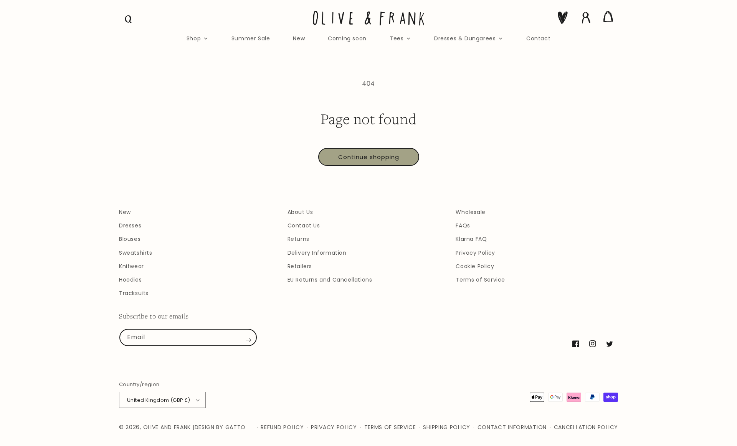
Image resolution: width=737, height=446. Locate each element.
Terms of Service (480, 280)
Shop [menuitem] (194, 38)
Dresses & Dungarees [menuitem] (465, 38)
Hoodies (130, 280)
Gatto (235, 427)
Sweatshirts (135, 253)
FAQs (463, 225)
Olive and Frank (167, 427)
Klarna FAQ (471, 239)
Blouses (129, 239)
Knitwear (131, 266)
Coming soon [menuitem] (347, 38)
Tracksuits (134, 293)
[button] (128, 19)
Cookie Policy (475, 266)
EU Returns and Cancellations (330, 280)
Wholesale (470, 212)
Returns (298, 239)
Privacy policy (334, 427)
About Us (300, 212)
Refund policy (282, 427)
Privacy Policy (475, 253)
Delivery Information (317, 253)
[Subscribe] (248, 340)
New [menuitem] (299, 38)
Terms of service (390, 427)
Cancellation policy (586, 427)
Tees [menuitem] (396, 38)
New (125, 212)
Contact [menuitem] (538, 38)
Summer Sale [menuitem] (250, 38)
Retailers (300, 266)
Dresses (130, 225)
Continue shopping (368, 157)
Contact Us (304, 225)
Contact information (512, 427)
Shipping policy (446, 427)
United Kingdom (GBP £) (158, 400)
